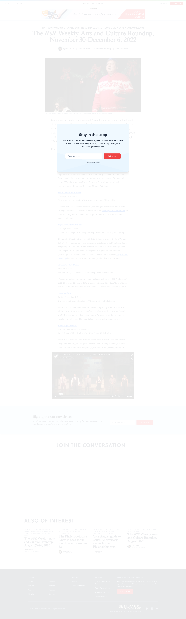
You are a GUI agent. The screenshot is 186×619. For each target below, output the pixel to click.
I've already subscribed (93, 162)
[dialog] (93, 309)
